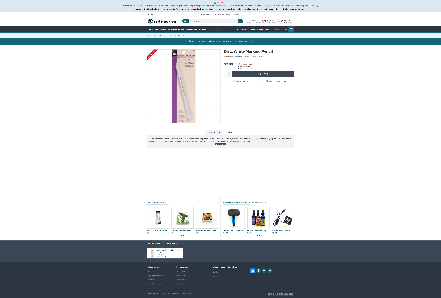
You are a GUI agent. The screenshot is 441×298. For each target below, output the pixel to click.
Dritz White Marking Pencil (169, 250)
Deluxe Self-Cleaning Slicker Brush (234, 231)
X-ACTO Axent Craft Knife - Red (158, 230)
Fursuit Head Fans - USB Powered (283, 231)
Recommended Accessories (236, 202)
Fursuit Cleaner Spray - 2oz (258, 231)
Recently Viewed (155, 244)
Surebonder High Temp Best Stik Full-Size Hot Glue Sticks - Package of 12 (207, 230)
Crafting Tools (157, 35)
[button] (181, 235)
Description (214, 132)
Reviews (229, 132)
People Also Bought (157, 202)
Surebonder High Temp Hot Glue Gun (182, 230)
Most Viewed (172, 244)
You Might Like (259, 202)
